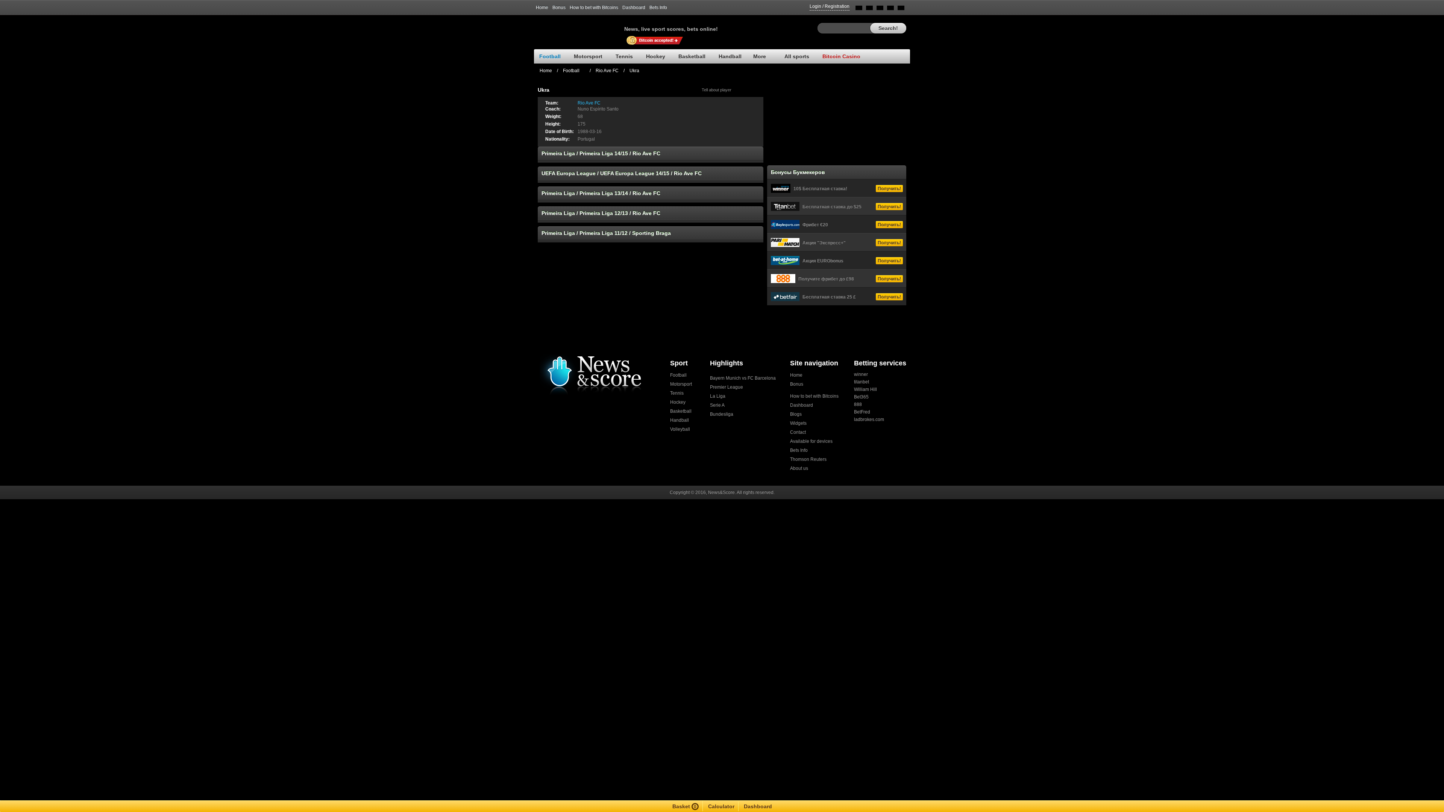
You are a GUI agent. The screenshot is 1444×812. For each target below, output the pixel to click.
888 (858, 404)
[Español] (880, 9)
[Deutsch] (890, 9)
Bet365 (861, 397)
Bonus (559, 7)
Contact (798, 432)
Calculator (721, 806)
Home (542, 7)
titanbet (861, 382)
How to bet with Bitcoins (594, 7)
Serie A (717, 405)
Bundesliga (721, 414)
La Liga (717, 396)
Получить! (889, 188)
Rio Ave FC (607, 70)
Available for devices (811, 441)
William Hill (865, 389)
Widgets (798, 423)
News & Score (579, 26)
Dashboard (633, 7)
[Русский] (869, 9)
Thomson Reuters (808, 459)
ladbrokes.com (869, 419)
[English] (859, 9)
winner (861, 374)
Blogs (796, 414)
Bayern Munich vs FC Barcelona (743, 378)
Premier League (726, 387)
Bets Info (658, 7)
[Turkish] (901, 9)
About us (799, 468)
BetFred (862, 412)
